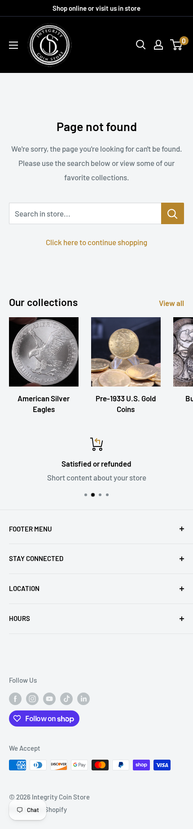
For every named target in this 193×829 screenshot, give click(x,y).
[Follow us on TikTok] (66, 698)
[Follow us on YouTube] (49, 698)
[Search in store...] (172, 213)
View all (171, 302)
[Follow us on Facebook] (15, 698)
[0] (176, 44)
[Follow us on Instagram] (32, 698)
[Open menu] (13, 45)
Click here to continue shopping (96, 242)
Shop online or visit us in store (96, 8)
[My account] (158, 45)
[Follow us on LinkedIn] (83, 698)
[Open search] (141, 45)
